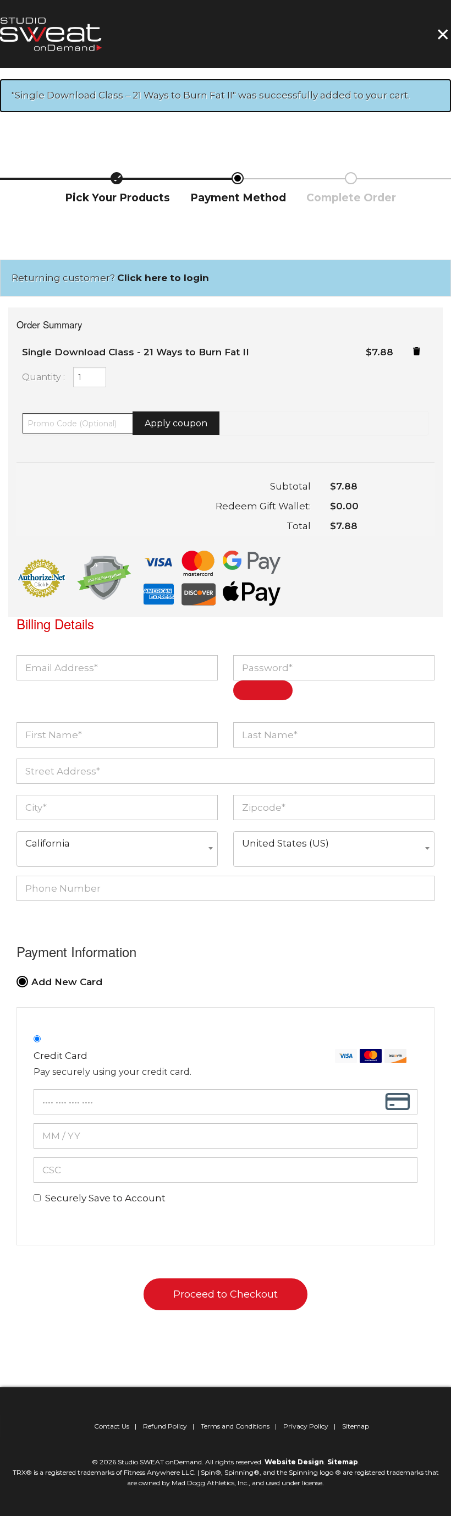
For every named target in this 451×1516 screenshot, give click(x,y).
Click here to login (163, 277)
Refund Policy (165, 1426)
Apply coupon (176, 423)
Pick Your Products (117, 197)
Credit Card (60, 1055)
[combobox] (117, 849)
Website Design (294, 1462)
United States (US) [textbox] (285, 843)
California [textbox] (47, 843)
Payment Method (238, 197)
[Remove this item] (417, 351)
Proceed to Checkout (225, 1294)
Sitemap (355, 1426)
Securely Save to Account (105, 1198)
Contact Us (111, 1426)
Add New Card (66, 981)
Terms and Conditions (235, 1426)
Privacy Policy (305, 1426)
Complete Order (351, 197)
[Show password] (263, 690)
